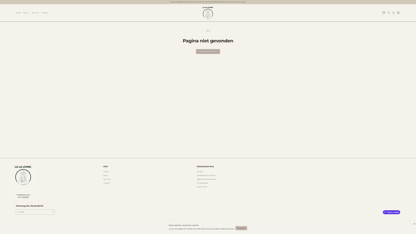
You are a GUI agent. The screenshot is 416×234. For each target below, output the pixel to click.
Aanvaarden (241, 228)
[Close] (414, 223)
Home (105, 172)
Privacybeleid (202, 183)
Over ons (107, 179)
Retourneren (202, 187)
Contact (106, 183)
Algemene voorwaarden (206, 179)
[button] (26, 13)
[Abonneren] (52, 212)
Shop (105, 175)
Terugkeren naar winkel (208, 51)
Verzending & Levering (206, 175)
